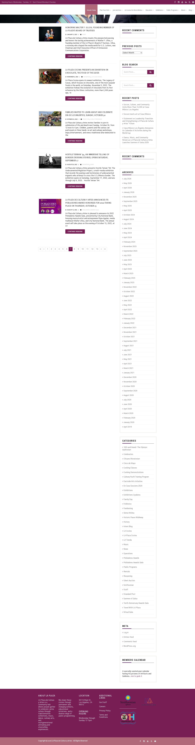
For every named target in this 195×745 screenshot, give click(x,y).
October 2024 (129, 215)
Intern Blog (128, 526)
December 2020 (130, 377)
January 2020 (129, 422)
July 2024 (127, 224)
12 (92, 249)
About (183, 10)
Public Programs (172, 10)
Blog (190, 10)
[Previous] (44, 249)
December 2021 (130, 328)
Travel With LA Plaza (132, 608)
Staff (126, 590)
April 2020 (128, 409)
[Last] (105, 249)
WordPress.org (130, 646)
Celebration (128, 454)
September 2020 (130, 391)
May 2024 (128, 233)
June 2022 (128, 301)
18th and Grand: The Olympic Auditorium (134, 448)
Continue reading (75, 56)
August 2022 (129, 296)
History (127, 522)
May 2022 (128, 305)
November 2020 (130, 382)
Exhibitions (159, 10)
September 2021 (130, 341)
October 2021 (129, 337)
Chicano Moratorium (132, 459)
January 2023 (129, 282)
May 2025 (128, 206)
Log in (126, 632)
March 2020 (128, 413)
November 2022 (130, 287)
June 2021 (128, 355)
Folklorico (127, 504)
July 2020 (127, 400)
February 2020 (129, 418)
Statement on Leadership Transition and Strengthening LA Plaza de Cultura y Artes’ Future (138, 121)
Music (126, 544)
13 (97, 249)
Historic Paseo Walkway (133, 517)
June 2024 (128, 228)
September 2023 (130, 251)
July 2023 (127, 255)
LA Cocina (128, 531)
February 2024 (129, 242)
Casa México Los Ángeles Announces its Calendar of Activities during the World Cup (137, 130)
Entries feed (129, 637)
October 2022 (129, 291)
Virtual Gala (128, 612)
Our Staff (103, 702)
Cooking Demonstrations (134, 472)
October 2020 (129, 386)
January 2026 (129, 192)
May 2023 (128, 264)
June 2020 (128, 404)
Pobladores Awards (131, 558)
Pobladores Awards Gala (90, 210)
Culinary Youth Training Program (136, 477)
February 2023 (129, 278)
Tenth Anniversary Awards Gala (136, 603)
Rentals (127, 571)
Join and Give (117, 10)
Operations (128, 553)
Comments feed (130, 642)
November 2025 (130, 197)
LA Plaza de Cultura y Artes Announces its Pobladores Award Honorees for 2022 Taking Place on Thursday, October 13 (88, 203)
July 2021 (127, 350)
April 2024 (128, 237)
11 (87, 249)
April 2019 (128, 427)
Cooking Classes (130, 468)
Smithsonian (129, 585)
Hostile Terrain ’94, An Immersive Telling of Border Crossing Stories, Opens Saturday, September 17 (87, 157)
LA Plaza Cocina (96, 76)
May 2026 (128, 183)
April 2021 (128, 364)
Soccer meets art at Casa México (137, 114)
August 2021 (129, 346)
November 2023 (130, 246)
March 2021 (128, 368)
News (84, 34)
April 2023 (128, 269)
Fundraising (128, 508)
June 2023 (128, 260)
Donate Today (91, 10)
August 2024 (129, 219)
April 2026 (128, 188)
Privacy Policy (104, 711)
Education (149, 10)
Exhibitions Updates (132, 495)
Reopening (128, 576)
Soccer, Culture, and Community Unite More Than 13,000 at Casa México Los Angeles (136, 107)
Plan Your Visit (104, 10)
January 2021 (129, 373)
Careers (102, 706)
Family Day (86, 119)
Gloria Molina (129, 513)
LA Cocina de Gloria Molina (133, 10)
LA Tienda (128, 540)
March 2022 (128, 314)
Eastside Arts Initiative (133, 481)
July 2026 (127, 179)
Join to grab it (136, 676)
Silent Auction (129, 580)
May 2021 (128, 359)
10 (83, 249)
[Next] (101, 249)
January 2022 (129, 323)
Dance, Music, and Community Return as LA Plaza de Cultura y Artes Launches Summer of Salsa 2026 (137, 140)
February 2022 (129, 319)
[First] (40, 249)
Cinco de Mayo (130, 463)
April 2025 (128, 210)
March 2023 (128, 273)
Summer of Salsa (130, 599)
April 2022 (128, 310)
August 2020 (129, 395)
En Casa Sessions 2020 (133, 486)
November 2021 (130, 332)
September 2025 (130, 201)
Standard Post (129, 594)
